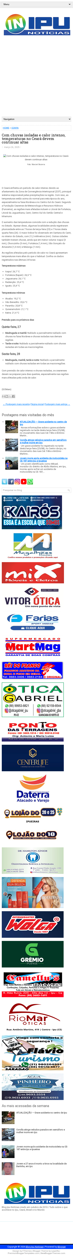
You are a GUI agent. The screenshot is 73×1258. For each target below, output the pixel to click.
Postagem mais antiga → (57, 404)
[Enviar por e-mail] (3, 396)
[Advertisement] (36, 78)
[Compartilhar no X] (10, 396)
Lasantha (55, 1251)
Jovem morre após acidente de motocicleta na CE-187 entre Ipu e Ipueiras (44, 459)
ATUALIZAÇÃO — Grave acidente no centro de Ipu (41, 1112)
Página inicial (37, 404)
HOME (6, 128)
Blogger (62, 1246)
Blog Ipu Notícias (34, 1246)
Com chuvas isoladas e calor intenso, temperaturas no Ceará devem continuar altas (33, 138)
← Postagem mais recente (16, 404)
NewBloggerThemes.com (53, 1253)
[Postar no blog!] (7, 396)
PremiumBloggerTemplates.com (23, 1253)
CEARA (15, 128)
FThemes (27, 1251)
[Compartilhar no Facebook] (13, 396)
